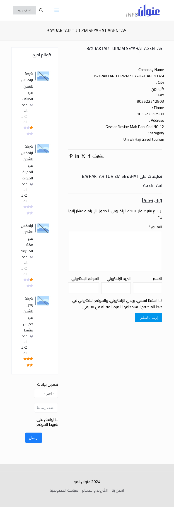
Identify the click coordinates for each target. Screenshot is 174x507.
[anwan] (143, 10)
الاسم (157, 278)
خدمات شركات (24, 113)
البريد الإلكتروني (119, 278)
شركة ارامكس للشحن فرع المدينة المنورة (27, 162)
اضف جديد (24, 10)
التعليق (155, 227)
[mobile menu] (57, 10)
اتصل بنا (118, 490)
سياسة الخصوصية (64, 490)
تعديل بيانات (47, 384)
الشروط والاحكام (95, 490)
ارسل (34, 437)
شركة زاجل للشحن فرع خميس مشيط (28, 314)
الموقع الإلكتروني (85, 278)
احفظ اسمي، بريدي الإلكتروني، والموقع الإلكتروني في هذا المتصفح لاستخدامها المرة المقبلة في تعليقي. (117, 303)
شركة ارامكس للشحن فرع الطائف (27, 86)
